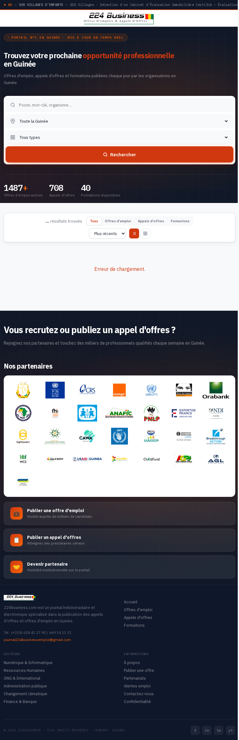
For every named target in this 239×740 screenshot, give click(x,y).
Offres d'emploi (118, 221)
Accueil (130, 601)
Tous (94, 221)
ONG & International (22, 678)
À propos (132, 662)
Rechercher (123, 155)
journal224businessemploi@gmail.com (37, 639)
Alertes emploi (137, 685)
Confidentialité (137, 701)
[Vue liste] (134, 233)
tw (219, 730)
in (207, 730)
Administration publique (25, 685)
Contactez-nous (139, 693)
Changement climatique (25, 693)
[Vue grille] (145, 233)
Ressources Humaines (24, 670)
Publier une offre (139, 670)
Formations (180, 221)
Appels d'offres (151, 221)
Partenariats (135, 678)
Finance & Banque (20, 701)
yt (230, 730)
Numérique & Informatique (28, 662)
